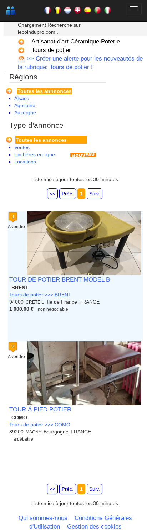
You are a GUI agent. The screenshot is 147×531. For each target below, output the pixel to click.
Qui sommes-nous (43, 518)
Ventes (22, 147)
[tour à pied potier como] (84, 373)
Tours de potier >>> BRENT (40, 295)
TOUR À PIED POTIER (40, 409)
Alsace (21, 98)
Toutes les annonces (41, 140)
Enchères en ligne (34, 154)
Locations (25, 161)
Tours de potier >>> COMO (39, 424)
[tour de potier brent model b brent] (84, 243)
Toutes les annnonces (44, 91)
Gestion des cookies (94, 526)
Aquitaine (24, 105)
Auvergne (25, 112)
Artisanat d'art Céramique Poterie (75, 41)
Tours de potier (51, 50)
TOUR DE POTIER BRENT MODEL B (59, 279)
